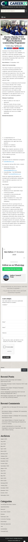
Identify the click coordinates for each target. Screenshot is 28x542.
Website (4, 333)
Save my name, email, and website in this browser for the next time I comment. (13, 340)
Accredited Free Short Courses (8, 504)
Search (2, 367)
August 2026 (4, 439)
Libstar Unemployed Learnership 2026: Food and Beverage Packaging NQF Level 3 (13, 392)
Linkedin (22, 48)
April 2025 (3, 478)
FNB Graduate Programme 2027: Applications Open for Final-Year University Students (13, 396)
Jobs (2, 526)
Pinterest (16, 48)
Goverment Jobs (5, 516)
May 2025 (3, 476)
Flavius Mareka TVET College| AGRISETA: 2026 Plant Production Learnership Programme (14, 40)
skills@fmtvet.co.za (9, 161)
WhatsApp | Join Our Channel (12, 269)
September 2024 (5, 495)
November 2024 (4, 490)
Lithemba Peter (6, 407)
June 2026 (3, 444)
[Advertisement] (14, 126)
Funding (2, 514)
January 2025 (4, 485)
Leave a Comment (11, 46)
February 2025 (4, 483)
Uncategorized (4, 531)
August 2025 (4, 468)
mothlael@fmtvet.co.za (15, 174)
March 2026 (3, 451)
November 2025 (4, 461)
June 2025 (3, 473)
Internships (3, 521)
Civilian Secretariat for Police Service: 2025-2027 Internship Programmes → (14, 287)
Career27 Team (10, 45)
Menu (4, 17)
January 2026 (4, 456)
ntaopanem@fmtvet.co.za (10, 170)
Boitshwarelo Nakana (7, 411)
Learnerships (19, 46)
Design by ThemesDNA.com (14, 540)
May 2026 (3, 446)
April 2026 (3, 449)
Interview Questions (6, 524)
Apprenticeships (5, 507)
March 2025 (3, 480)
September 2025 (5, 466)
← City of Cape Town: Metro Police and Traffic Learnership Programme (14, 291)
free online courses (5, 512)
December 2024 (4, 488)
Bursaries (3, 509)
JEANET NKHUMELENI (7, 426)
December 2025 (4, 458)
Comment (5, 305)
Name (4, 322)
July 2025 (3, 471)
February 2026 (4, 454)
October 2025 (4, 463)
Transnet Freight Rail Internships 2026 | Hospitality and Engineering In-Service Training (14, 421)
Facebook (10, 48)
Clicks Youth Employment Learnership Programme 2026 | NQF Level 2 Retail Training (14, 428)
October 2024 (4, 493)
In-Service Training (5, 519)
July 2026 (3, 441)
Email (4, 327)
